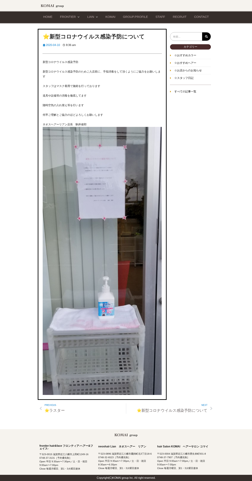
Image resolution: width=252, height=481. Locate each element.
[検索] (206, 36)
